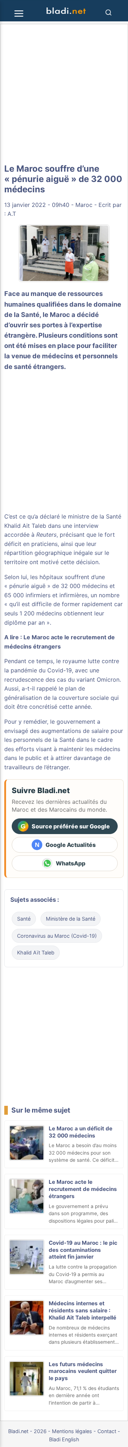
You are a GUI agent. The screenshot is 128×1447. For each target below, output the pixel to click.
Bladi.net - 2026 (27, 1431)
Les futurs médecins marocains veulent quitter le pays (83, 1371)
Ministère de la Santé (70, 919)
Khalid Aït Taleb (35, 952)
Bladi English (64, 1439)
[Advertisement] (64, 94)
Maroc (83, 204)
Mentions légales (72, 1431)
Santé (24, 919)
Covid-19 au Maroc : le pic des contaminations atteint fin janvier (83, 1249)
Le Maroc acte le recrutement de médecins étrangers (83, 1188)
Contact (106, 1431)
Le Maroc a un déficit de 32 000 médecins (80, 1132)
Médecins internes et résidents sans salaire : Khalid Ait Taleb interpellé (82, 1310)
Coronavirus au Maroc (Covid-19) (57, 936)
